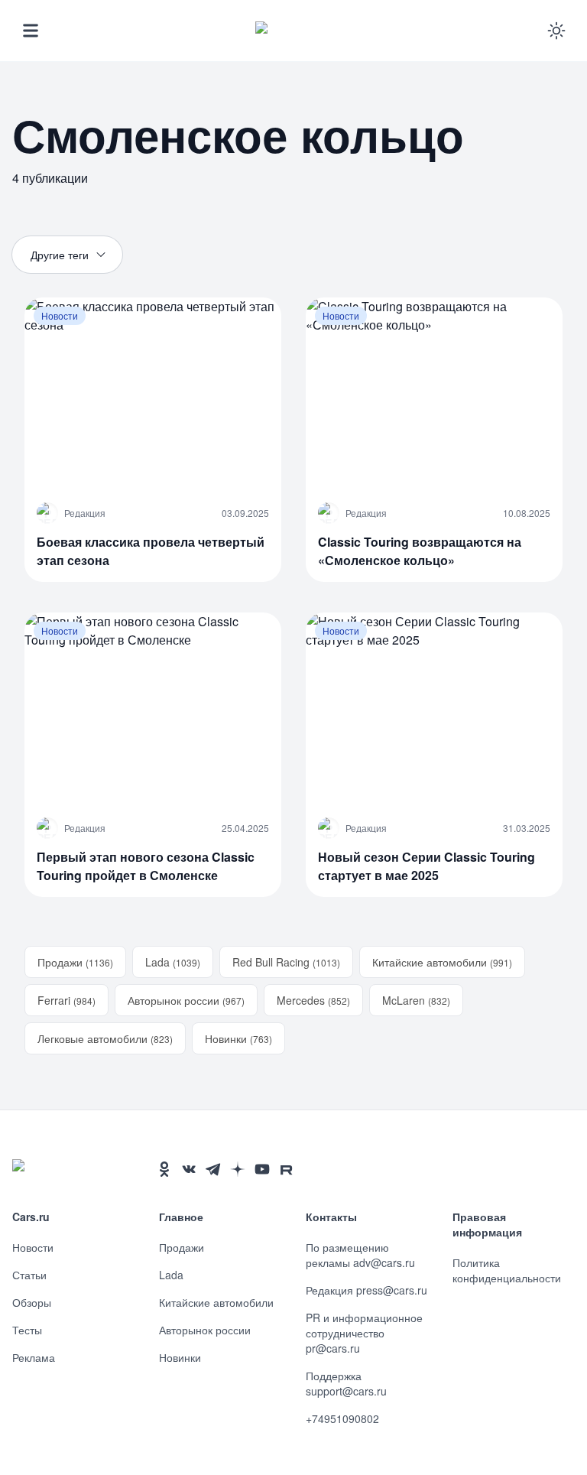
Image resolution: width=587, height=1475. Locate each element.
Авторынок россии (186, 1000)
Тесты (27, 1329)
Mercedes (313, 1000)
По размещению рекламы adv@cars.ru (360, 1254)
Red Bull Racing (286, 962)
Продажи (75, 962)
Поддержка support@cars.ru (346, 1383)
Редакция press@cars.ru (366, 1290)
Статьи (29, 1274)
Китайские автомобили (442, 962)
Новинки (238, 1038)
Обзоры (31, 1302)
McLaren (416, 1000)
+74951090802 (342, 1418)
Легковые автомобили (105, 1038)
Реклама (33, 1357)
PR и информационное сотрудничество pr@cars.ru (364, 1333)
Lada (172, 962)
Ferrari (66, 1000)
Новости (33, 1247)
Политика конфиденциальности (506, 1270)
